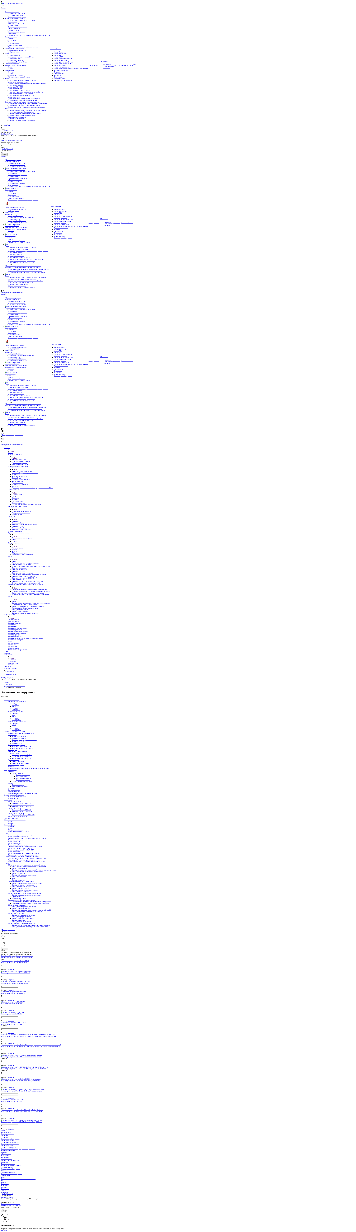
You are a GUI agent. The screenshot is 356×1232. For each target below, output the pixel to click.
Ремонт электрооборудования (63, 58)
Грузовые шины (17, 896)
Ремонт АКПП (58, 57)
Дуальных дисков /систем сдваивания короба (22, 100)
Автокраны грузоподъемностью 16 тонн (21, 57)
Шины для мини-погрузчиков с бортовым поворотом (29, 866)
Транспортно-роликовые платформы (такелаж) (23, 47)
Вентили (11, 72)
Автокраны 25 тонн (14, 58)
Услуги (3, 1130)
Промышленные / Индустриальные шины (21, 115)
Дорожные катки (13, 30)
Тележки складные (21, 776)
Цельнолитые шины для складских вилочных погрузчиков (30, 903)
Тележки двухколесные (23, 775)
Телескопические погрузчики (17, 27)
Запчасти (96, 65)
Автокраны (8, 53)
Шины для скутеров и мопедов (22, 916)
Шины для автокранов (19, 876)
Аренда (91, 65)
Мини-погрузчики (14, 28)
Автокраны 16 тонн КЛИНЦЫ (21, 803)
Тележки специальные (23, 780)
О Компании (104, 61)
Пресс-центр (5, 1189)
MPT (13, 878)
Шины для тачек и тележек (20, 891)
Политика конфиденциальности (11, 1205)
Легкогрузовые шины (19, 898)
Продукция (4, 1162)
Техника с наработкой (12, 63)
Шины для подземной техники (21, 908)
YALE (14, 706)
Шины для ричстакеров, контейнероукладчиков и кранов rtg (31, 925)
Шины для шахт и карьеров (17, 117)
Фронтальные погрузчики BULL (22, 748)
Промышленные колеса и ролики (15, 65)
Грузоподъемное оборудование (14, 48)
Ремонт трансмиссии (60, 53)
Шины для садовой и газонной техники (24, 886)
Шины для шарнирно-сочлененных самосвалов (27, 911)
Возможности (5, 1192)
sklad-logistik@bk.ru (7, 678)
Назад (12, 451)
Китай (10, 67)
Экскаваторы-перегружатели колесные (24, 740)
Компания (4, 1182)
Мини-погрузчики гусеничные (22, 758)
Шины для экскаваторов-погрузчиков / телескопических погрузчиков (34, 870)
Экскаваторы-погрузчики (16, 32)
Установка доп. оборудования (63, 80)
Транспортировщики (15, 45)
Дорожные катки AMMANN (21, 763)
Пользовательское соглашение (10, 1204)
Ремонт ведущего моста (61, 67)
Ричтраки (11, 42)
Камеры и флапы (10, 70)
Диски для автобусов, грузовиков (19, 90)
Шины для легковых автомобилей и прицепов (26, 895)
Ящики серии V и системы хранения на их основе (24, 105)
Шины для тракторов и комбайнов (23, 885)
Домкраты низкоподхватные (17, 50)
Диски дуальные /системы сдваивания (20, 93)
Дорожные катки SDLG (19, 761)
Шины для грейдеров (18, 873)
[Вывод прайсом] (4, 959)
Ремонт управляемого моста (62, 63)
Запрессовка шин (59, 78)
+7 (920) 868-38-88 (7, 130)
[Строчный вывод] (3, 959)
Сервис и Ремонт (55, 49)
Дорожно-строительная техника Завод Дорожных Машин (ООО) (29, 35)
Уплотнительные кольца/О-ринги (19, 77)
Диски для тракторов (15, 88)
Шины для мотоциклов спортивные (23, 915)
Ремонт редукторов (60, 65)
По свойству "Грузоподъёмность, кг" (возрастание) (17, 956)
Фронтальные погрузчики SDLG (22, 746)
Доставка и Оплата (127, 65)
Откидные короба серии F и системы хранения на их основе (27, 103)
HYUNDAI (15, 705)
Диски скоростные (14, 97)
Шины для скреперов (18, 880)
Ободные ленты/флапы (15, 75)
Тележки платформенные (24, 778)
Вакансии (106, 68)
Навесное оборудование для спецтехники (21, 20)
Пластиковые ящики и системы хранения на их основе (22, 102)
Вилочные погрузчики (12, 12)
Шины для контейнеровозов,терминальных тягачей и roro (30, 926)
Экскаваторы (12, 22)
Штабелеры (12, 40)
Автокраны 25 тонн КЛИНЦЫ (21, 810)
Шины (7, 108)
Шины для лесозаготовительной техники (25, 890)
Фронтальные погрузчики (16, 23)
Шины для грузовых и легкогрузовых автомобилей (24, 113)
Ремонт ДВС (58, 55)
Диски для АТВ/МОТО (15, 87)
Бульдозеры (12, 33)
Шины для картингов (18, 920)
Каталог (3, 9)
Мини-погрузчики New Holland (22, 755)
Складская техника (11, 37)
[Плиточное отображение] (1, 959)
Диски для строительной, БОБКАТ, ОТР (21, 95)
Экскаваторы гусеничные (20, 736)
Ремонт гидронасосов (60, 60)
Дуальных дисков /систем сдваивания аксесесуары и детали (27, 83)
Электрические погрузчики (17, 17)
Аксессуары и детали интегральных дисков (22, 80)
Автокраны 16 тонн (14, 55)
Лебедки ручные (13, 52)
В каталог (4, 1230)
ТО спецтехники (59, 73)
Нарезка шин (58, 75)
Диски (7, 78)
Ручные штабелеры (18, 785)
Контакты (117, 65)
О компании (107, 64)
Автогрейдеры (13, 25)
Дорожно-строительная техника (15, 18)
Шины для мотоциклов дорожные (22, 918)
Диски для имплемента (15, 85)
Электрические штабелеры (20, 786)
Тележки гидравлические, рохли (22, 781)
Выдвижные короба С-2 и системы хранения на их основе (26, 107)
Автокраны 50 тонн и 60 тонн (17, 62)
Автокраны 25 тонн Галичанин (22, 811)
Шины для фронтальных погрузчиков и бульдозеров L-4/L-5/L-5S (32, 910)
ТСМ (13, 703)
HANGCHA (16, 710)
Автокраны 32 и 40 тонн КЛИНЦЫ (23, 815)
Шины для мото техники (16, 118)
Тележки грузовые (18, 773)
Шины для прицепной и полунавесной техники (27, 883)
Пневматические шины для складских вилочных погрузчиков (31, 901)
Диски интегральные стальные (18, 82)
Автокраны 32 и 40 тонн (16, 60)
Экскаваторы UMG (18, 743)
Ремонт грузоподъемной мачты (63, 62)
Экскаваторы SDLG (18, 741)
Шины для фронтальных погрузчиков (24, 875)
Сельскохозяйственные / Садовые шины (21, 112)
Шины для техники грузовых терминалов (21, 120)
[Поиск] (1, 7)
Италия (10, 68)
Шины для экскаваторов (19, 868)
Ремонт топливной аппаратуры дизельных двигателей (71, 68)
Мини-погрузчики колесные (21, 756)
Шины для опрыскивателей (20, 888)
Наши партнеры (108, 66)
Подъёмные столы (14, 43)
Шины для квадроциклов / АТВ (22, 921)
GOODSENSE (16, 708)
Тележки (11, 38)
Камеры (10, 73)
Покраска (57, 72)
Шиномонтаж (58, 77)
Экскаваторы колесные (19, 738)
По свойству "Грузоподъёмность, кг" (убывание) (16, 957)
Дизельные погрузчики (15, 15)
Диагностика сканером (61, 70)
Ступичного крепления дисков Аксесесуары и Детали (25, 92)
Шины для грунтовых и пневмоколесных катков (27, 871)
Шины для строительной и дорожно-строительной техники (27, 110)
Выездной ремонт (59, 52)
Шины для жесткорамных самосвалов (24, 906)
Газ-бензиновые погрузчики (17, 13)
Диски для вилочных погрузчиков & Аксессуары (24, 98)
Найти (3, 1211)
